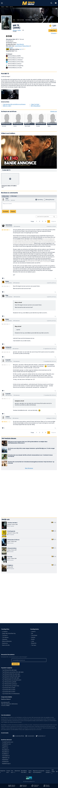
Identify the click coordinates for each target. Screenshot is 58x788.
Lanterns (33, 631)
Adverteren (17, 770)
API (57, 771)
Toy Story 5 (5, 635)
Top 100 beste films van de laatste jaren (11, 680)
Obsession (4, 639)
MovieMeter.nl (5, 749)
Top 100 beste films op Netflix (9, 681)
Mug (7, 295)
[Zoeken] (51, 3)
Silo (32, 633)
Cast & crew (20, 20)
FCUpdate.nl (5, 746)
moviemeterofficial (19, 736)
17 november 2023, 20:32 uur (50, 395)
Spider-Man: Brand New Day (9, 633)
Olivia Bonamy (9, 47)
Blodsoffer (33, 643)
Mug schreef (18, 326)
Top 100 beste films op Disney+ (9, 683)
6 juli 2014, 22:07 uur (51, 282)
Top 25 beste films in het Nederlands (11, 693)
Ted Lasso (33, 645)
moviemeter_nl (41, 736)
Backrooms (5, 643)
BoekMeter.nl (5, 753)
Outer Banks (34, 635)
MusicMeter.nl (5, 751)
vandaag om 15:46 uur (51, 418)
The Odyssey (5, 637)
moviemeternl (30, 736)
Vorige (32, 221)
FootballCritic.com (6, 744)
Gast (7, 198)
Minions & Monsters (7, 641)
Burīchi (33, 639)
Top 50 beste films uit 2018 (8, 689)
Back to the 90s (6, 645)
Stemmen (28, 20)
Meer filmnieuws (29, 468)
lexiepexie (8, 347)
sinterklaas (9, 225)
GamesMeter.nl (6, 755)
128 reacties (53, 33)
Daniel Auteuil (18, 46)
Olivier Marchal (20, 44)
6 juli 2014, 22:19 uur (51, 320)
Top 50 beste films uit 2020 (8, 687)
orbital (7, 417)
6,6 (21, 49)
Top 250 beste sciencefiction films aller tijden (13, 672)
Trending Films (5, 629)
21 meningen (14, 196)
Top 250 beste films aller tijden (9, 670)
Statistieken (42, 20)
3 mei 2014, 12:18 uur (51, 226)
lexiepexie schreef (19, 400)
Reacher (33, 637)
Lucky (32, 641)
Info (14, 20)
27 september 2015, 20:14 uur (49, 348)
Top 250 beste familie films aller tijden (11, 676)
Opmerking (40, 199)
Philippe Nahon (25, 46)
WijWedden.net (5, 757)
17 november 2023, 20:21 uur (50, 361)
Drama (19, 30)
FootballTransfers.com (7, 742)
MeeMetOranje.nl (6, 763)
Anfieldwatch (5, 761)
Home (2, 6)
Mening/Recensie (50, 199)
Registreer (2, 770)
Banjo (7, 281)
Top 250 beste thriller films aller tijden (11, 674)
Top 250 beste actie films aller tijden (10, 678)
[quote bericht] (55, 278)
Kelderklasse (5, 759)
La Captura (4, 631)
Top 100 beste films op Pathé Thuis (10, 685)
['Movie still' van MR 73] (10, 94)
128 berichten (5, 196)
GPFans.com (5, 748)
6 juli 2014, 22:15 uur (51, 296)
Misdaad (15, 30)
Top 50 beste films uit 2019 (8, 691)
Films (7, 6)
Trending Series (34, 629)
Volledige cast (53, 111)
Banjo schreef (18, 302)
